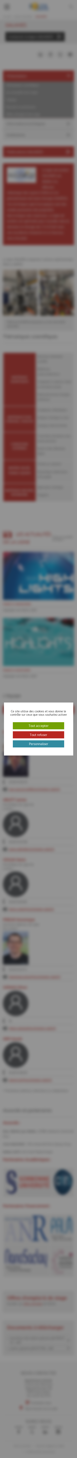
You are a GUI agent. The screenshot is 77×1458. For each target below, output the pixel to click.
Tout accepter (39, 726)
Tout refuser (38, 735)
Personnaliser (38, 744)
